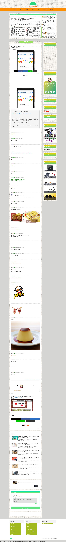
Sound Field (12, 523)
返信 (36, 503)
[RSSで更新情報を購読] (28, 425)
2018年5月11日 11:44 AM (19, 496)
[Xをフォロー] (23, 425)
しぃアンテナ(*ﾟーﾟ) (29, 529)
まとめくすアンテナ (29, 532)
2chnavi (28, 523)
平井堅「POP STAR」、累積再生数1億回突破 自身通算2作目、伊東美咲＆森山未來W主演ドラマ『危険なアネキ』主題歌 (33, 36)
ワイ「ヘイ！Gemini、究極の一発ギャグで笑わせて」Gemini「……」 (21, 19)
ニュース (13, 415)
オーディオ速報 (13, 526)
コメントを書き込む (25, 508)
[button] (35, 71)
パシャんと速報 (13, 531)
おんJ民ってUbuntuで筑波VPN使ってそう (17, 20)
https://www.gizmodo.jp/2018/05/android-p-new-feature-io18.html (21, 113)
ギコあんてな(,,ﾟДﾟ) (29, 534)
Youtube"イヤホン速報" (18, 397)
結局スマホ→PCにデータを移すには (16, 17)
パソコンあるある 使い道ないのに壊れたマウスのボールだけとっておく (21, 23)
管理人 (50, 77)
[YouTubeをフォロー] (24, 425)
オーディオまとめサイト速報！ (30, 531)
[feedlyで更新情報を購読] (26, 425)
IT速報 (11, 529)
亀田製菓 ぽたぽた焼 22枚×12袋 (17, 390)
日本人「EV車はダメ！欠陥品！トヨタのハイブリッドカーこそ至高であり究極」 (23, 18)
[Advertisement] (25, 81)
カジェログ (12, 534)
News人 (28, 526)
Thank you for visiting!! (46, 523)
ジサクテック (12, 532)
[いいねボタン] (12, 393)
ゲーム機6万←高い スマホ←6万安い (31, 29)
